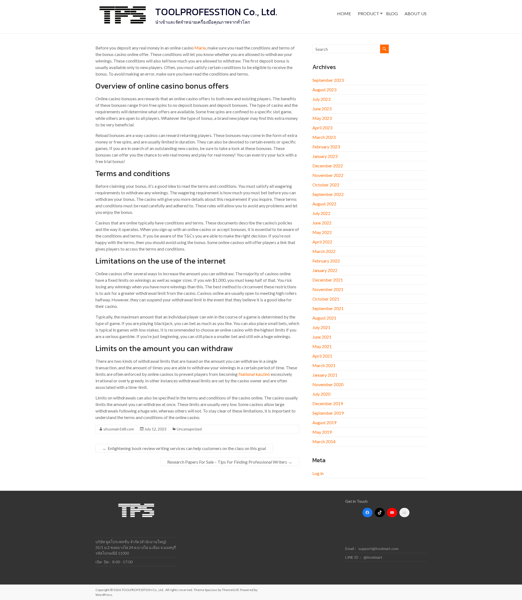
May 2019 (322, 432)
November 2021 (327, 289)
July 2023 (321, 99)
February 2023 (326, 146)
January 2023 (324, 156)
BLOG (392, 13)
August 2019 (324, 422)
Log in (318, 473)
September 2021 (328, 308)
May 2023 (322, 118)
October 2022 (325, 184)
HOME (344, 13)
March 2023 (323, 137)
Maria (200, 47)
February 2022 (326, 260)
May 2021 (322, 346)
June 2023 (321, 108)
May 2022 (322, 232)
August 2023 (324, 89)
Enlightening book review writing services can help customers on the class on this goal (184, 448)
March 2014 (323, 441)
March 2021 (323, 365)
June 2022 (321, 222)
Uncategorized (189, 429)
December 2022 (327, 165)
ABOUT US (416, 13)
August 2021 (324, 317)
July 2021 (321, 327)
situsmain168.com (118, 429)
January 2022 (324, 270)
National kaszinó (254, 374)
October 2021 (325, 298)
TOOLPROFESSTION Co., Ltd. (216, 11)
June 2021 (321, 336)
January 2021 (324, 374)
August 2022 (324, 203)
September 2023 (328, 80)
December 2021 (327, 279)
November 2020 (327, 384)
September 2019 (328, 412)
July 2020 (321, 393)
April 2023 (322, 127)
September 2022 (328, 194)
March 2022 (323, 251)
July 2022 (321, 213)
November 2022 (327, 175)
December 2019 (327, 403)
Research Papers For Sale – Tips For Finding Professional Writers (229, 461)
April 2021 (322, 355)
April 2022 (322, 241)
